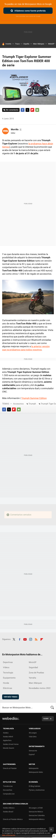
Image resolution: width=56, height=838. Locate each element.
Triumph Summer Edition (34, 398)
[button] (16, 129)
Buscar (52, 707)
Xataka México (8, 808)
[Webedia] (10, 720)
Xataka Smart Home (10, 744)
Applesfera (7, 740)
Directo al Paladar (10, 768)
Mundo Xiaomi (8, 748)
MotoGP (51, 44)
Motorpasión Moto (36, 772)
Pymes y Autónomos (37, 790)
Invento (8, 44)
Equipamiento (9, 678)
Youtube (25, 639)
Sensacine (33, 751)
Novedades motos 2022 (39, 688)
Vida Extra (32, 737)
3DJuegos (33, 733)
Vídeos (6, 667)
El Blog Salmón (34, 786)
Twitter (27, 110)
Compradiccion (9, 794)
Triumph (32, 404)
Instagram (30, 639)
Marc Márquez (38, 44)
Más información (8, 835)
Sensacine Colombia (37, 815)
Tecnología (8, 672)
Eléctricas (7, 688)
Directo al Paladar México (13, 819)
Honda (6, 683)
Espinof (32, 754)
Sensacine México (36, 812)
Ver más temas (10, 697)
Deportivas (8, 662)
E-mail (37, 110)
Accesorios (18, 404)
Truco (17, 44)
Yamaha (32, 678)
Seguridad (33, 667)
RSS (36, 639)
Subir (45, 719)
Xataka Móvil (8, 737)
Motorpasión (33, 768)
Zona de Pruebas (36, 672)
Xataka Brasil (8, 812)
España (26, 44)
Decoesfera (7, 790)
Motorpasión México (36, 819)
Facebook (22, 110)
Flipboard (32, 110)
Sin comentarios (12, 110)
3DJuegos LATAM (36, 808)
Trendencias (8, 786)
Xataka (5, 733)
